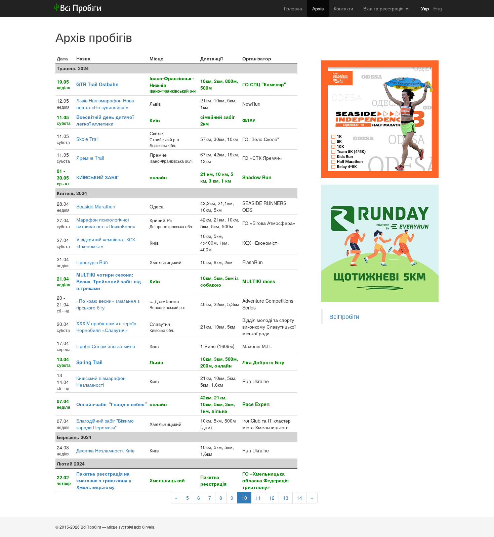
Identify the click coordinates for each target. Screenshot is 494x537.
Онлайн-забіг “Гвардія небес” (111, 404)
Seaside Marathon (95, 206)
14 (299, 497)
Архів (318, 8)
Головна (293, 8)
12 (272, 497)
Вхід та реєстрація (384, 8)
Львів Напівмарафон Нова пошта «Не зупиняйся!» (105, 103)
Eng (437, 8)
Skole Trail (87, 139)
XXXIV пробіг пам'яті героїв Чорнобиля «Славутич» (106, 326)
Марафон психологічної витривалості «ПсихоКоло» (105, 223)
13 (285, 497)
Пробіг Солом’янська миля (105, 346)
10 (244, 497)
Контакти (343, 8)
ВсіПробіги (344, 316)
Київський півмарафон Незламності (101, 381)
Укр (424, 8)
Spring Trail (89, 362)
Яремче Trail (90, 157)
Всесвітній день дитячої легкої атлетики (105, 120)
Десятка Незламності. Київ (105, 450)
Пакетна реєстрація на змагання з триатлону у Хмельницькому (103, 480)
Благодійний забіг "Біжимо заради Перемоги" (105, 424)
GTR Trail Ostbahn (97, 84)
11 (258, 497)
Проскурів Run (92, 262)
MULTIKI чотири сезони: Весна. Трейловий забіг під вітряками (108, 281)
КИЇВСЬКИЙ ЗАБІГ (97, 177)
